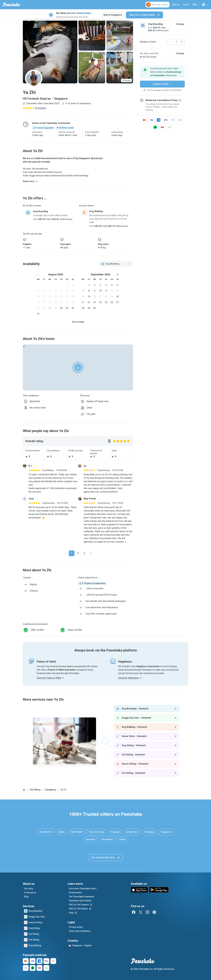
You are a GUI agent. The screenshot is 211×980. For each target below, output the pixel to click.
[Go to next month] (117, 274)
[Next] (90, 553)
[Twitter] (140, 912)
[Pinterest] (154, 912)
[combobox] (116, 264)
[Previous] (65, 553)
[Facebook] (134, 912)
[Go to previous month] (38, 274)
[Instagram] (147, 912)
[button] (162, 72)
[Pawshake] (11, 4)
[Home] (24, 790)
